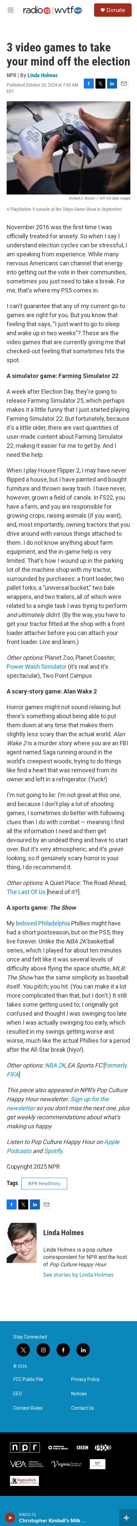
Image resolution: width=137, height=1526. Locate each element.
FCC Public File (28, 1379)
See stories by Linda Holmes (78, 1274)
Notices (79, 1393)
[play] (10, 1517)
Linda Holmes (43, 75)
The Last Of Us (26, 891)
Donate (115, 10)
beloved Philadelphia (43, 923)
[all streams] (128, 1517)
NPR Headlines (44, 1183)
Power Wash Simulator (37, 666)
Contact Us (82, 1408)
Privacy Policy (85, 1379)
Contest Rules (28, 1408)
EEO (17, 1393)
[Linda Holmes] (22, 1243)
